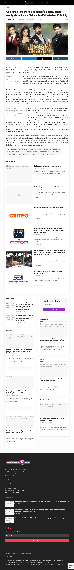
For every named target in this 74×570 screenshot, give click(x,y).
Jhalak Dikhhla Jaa (35, 149)
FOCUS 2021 (52, 564)
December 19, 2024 (45, 382)
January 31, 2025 (21, 311)
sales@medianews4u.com (12, 492)
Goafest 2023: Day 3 (34, 560)
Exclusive (60, 564)
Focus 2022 (47, 562)
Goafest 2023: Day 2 (47, 560)
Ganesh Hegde (23, 149)
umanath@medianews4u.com (13, 484)
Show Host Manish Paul (14, 157)
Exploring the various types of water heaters (47, 166)
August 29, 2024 (39, 168)
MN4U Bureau (12, 19)
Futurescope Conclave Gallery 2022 (14, 564)
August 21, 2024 (39, 189)
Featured (32, 19)
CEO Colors (13, 149)
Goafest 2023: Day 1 (59, 560)
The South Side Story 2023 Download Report (16, 560)
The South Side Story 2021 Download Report (36, 564)
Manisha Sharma (32, 151)
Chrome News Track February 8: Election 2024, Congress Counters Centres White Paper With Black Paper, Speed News (49, 230)
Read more (39, 177)
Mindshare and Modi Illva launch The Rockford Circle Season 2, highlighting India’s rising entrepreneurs (41, 518)
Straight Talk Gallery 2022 (11, 562)
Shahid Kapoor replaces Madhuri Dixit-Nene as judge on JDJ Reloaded (38, 154)
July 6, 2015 (22, 19)
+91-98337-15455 (20, 490)
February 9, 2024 (39, 210)
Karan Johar (10, 151)
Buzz (12, 7)
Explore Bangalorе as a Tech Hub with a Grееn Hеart (49, 187)
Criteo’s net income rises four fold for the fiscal (48, 207)
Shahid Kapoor (11, 154)
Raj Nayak (59, 151)
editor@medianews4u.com (12, 482)
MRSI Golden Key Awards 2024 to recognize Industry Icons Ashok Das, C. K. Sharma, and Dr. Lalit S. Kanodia (19, 351)
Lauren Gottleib (20, 151)
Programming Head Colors (46, 151)
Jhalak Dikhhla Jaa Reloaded (51, 149)
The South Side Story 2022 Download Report (30, 562)
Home (7, 7)
